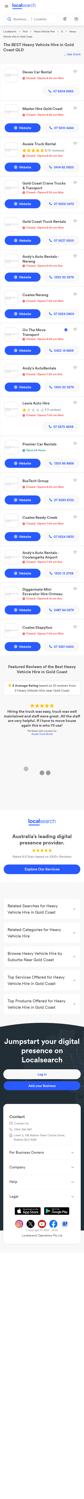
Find (25, 31)
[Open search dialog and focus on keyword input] (7, 19)
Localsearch (9, 31)
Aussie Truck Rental (42, 734)
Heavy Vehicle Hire (44, 31)
